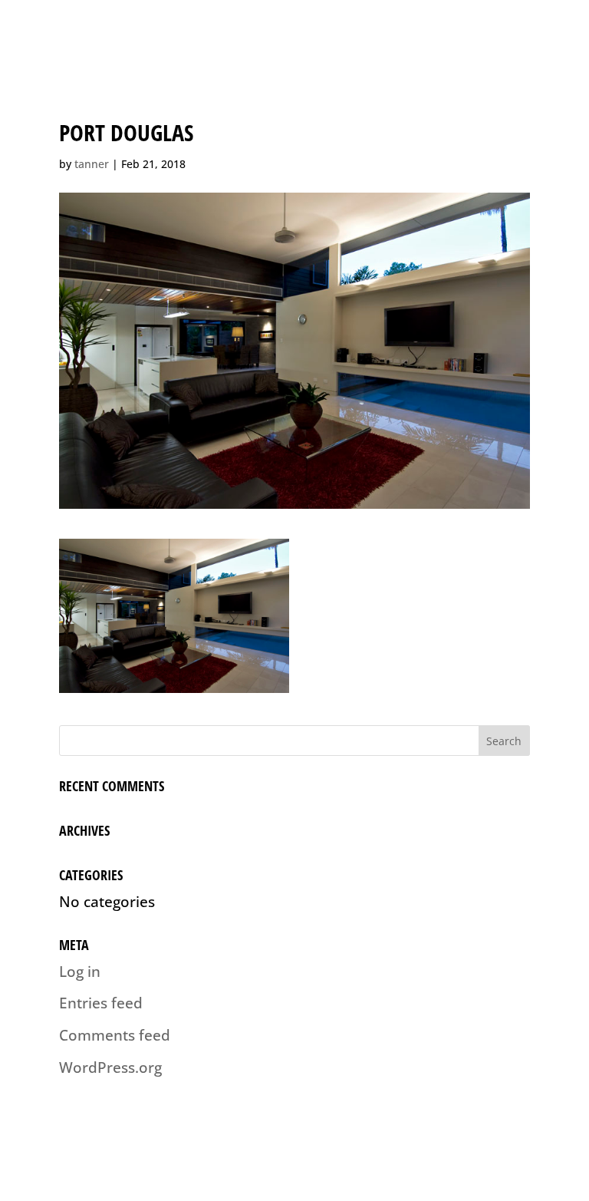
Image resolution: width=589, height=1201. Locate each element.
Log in (79, 972)
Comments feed (114, 1035)
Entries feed (101, 1003)
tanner (91, 164)
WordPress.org (110, 1067)
